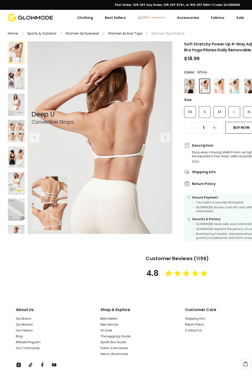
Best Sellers (108, 318)
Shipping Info (195, 318)
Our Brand (23, 318)
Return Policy (194, 324)
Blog (19, 336)
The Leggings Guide (115, 336)
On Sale (106, 330)
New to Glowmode (114, 354)
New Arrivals (109, 324)
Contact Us (193, 330)
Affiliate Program (28, 342)
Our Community (28, 348)
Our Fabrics (24, 330)
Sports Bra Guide (113, 342)
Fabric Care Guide (114, 348)
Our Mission (24, 324)
